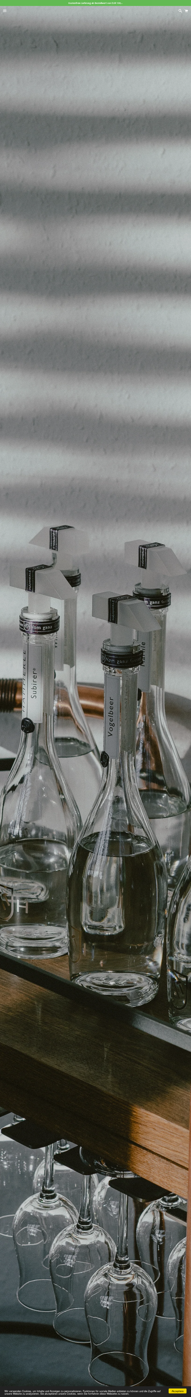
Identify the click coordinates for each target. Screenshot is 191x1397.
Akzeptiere (178, 1391)
